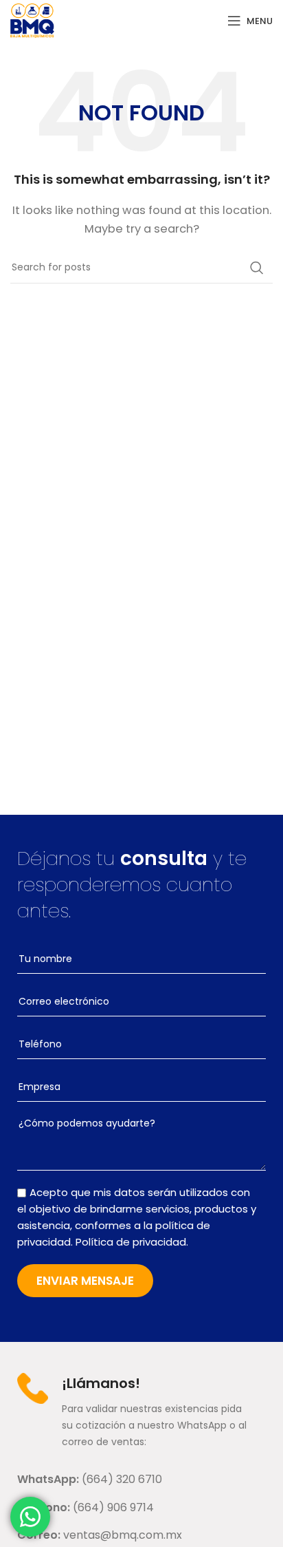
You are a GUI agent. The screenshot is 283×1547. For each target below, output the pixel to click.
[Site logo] (32, 19)
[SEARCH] (257, 268)
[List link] (141, 1480)
